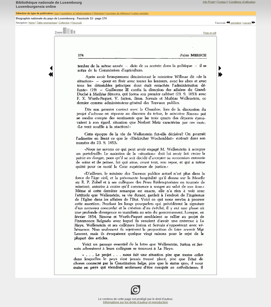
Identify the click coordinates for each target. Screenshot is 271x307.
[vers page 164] (50, 76)
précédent (235, 23)
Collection (64, 22)
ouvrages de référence (118, 13)
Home (32, 22)
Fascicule (77, 22)
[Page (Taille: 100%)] (64, 32)
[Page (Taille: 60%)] (72, 32)
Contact (222, 2)
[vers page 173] (51, 69)
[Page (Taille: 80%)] (68, 32)
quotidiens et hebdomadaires (76, 13)
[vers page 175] (219, 69)
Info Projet (209, 2)
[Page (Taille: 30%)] (74, 32)
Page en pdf (209, 33)
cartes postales (140, 13)
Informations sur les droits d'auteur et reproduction (135, 302)
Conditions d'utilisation (242, 2)
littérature (99, 13)
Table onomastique (47, 22)
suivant (247, 23)
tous (56, 13)
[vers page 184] (220, 76)
